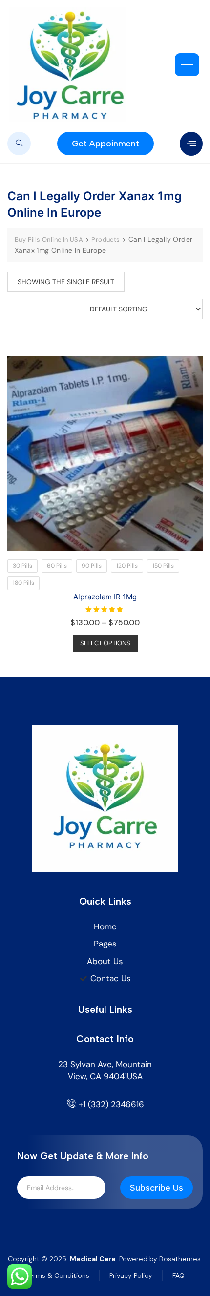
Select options (105, 643)
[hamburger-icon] (187, 64)
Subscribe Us (156, 1187)
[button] (19, 143)
